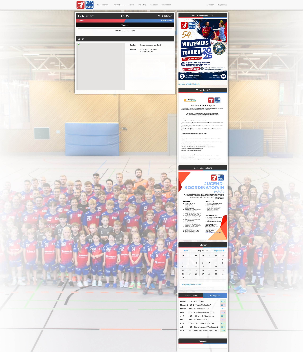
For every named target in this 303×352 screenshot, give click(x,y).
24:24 (223, 308)
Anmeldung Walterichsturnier (189, 84)
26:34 (223, 319)
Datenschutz (166, 5)
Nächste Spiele (191, 295)
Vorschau (124, 25)
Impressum (154, 5)
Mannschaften (102, 5)
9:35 (223, 330)
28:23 (223, 301)
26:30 (223, 305)
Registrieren (222, 5)
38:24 (223, 312)
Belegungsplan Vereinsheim (192, 284)
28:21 (223, 323)
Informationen (118, 5)
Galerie (131, 5)
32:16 (223, 316)
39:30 (223, 327)
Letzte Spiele (214, 295)
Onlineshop (142, 5)
